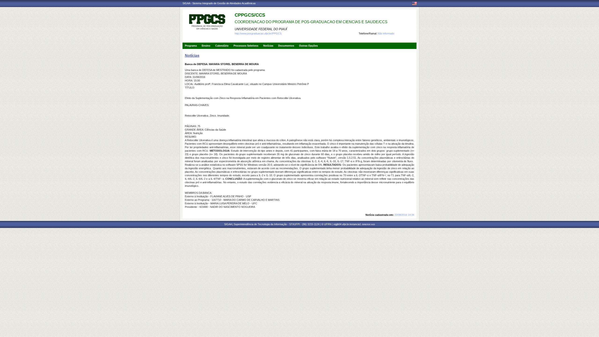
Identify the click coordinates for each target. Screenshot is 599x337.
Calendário (222, 45)
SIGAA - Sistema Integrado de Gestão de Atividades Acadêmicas (219, 3)
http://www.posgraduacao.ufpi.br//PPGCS (258, 33)
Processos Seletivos (246, 45)
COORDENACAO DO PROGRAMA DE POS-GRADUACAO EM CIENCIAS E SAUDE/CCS (311, 22)
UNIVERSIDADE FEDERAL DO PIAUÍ (261, 29)
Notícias (268, 45)
